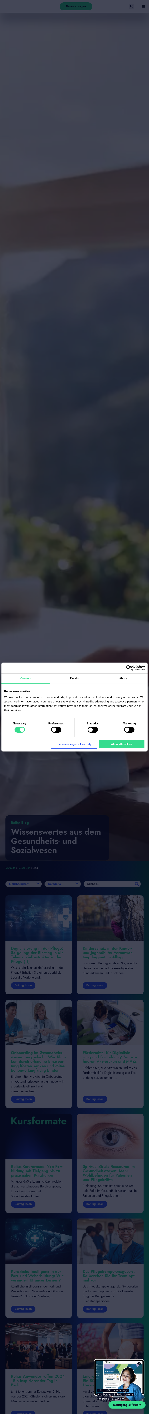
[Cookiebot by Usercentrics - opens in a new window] (129, 668)
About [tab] (123, 678)
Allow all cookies (121, 744)
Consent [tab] (25, 678)
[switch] (56, 730)
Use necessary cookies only (74, 744)
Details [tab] (74, 678)
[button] (139, 1363)
